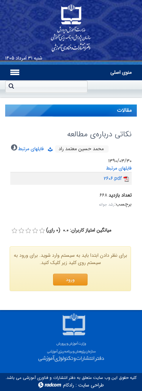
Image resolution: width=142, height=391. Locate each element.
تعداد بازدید (120, 195)
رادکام (68, 385)
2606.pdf (113, 178)
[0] (14, 231)
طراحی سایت (91, 385)
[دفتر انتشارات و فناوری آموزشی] (71, 26)
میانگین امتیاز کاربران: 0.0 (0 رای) (78, 230)
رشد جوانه (106, 205)
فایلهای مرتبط (33, 149)
